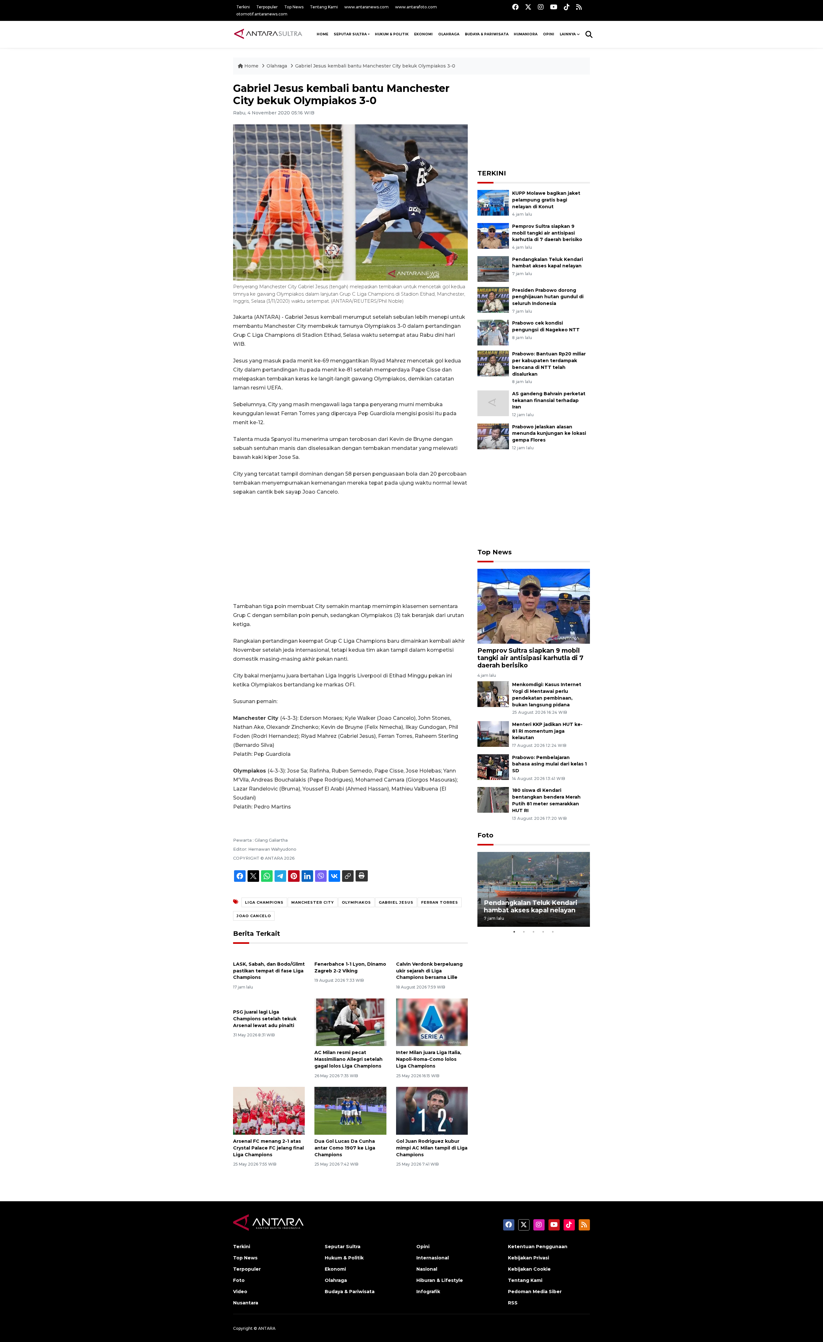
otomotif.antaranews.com (261, 14)
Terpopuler (267, 6)
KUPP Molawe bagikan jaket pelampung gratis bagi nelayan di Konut (546, 200)
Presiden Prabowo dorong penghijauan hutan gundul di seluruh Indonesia (547, 297)
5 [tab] (553, 931)
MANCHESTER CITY (312, 902)
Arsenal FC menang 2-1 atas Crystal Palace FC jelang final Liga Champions (268, 1148)
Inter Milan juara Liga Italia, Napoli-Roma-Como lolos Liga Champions (428, 1059)
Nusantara (245, 1303)
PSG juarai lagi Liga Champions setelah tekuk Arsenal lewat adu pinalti (264, 1018)
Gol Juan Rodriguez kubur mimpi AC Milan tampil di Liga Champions (431, 1148)
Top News (293, 6)
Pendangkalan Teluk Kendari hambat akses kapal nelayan (530, 906)
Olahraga (448, 34)
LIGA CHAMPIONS (264, 902)
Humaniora (526, 34)
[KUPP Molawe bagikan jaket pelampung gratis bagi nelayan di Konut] (493, 202)
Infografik (428, 1291)
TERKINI (491, 173)
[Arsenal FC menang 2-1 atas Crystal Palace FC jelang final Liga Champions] (269, 1110)
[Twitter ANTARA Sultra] (528, 7)
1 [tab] (514, 931)
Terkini (243, 6)
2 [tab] (524, 931)
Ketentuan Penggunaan (537, 1246)
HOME (322, 34)
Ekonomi (423, 34)
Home (251, 66)
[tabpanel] (533, 889)
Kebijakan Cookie (529, 1269)
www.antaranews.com (366, 6)
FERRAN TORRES (439, 902)
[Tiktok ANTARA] (567, 7)
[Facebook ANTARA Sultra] (515, 7)
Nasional (426, 1269)
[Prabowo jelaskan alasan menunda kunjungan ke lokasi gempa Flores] (493, 436)
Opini (548, 34)
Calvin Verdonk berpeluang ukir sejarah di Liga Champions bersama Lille (429, 970)
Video (240, 1291)
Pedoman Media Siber (535, 1291)
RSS (513, 1303)
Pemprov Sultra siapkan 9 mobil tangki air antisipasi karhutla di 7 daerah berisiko (547, 233)
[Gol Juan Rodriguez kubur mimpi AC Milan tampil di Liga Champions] (432, 1110)
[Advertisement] (350, 549)
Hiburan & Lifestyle (439, 1280)
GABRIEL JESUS (396, 902)
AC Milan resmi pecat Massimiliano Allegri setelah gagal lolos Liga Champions (348, 1059)
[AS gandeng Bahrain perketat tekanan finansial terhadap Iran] (493, 403)
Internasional (432, 1258)
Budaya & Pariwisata (487, 34)
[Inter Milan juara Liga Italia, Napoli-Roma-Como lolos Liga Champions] (432, 1022)
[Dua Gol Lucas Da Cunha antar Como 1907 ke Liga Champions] (350, 1110)
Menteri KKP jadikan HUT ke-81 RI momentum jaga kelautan (547, 731)
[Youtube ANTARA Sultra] (553, 7)
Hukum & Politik (392, 34)
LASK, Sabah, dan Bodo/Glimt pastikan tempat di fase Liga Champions (269, 970)
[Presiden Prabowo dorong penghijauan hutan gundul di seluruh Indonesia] (493, 299)
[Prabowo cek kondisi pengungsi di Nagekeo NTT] (493, 332)
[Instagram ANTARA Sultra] (541, 7)
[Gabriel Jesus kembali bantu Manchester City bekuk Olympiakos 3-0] (533, 606)
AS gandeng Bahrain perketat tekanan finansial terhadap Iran (548, 400)
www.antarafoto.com (416, 6)
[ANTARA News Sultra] (268, 34)
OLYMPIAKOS (356, 902)
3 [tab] (533, 931)
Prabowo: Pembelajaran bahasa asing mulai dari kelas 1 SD (549, 764)
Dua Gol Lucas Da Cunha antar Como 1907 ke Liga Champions (344, 1148)
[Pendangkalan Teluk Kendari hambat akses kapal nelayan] (493, 268)
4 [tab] (543, 931)
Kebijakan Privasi (528, 1258)
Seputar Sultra (350, 34)
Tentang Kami (324, 6)
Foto (485, 835)
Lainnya (568, 34)
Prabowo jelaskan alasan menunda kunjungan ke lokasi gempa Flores (549, 433)
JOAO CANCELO (254, 916)
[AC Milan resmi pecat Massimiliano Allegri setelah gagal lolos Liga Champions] (350, 1022)
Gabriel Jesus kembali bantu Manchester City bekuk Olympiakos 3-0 (375, 66)
